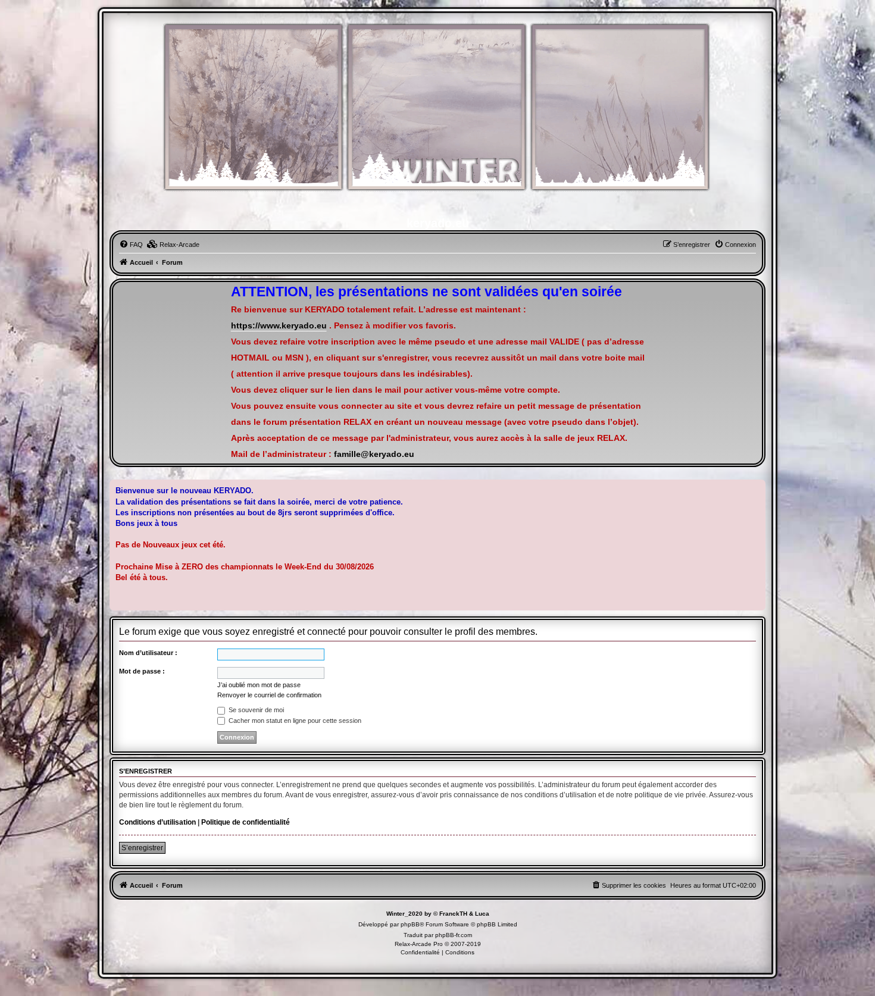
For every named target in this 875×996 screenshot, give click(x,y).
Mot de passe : (142, 671)
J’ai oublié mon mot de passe (259, 684)
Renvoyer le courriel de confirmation (269, 695)
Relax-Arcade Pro (419, 944)
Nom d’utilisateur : (148, 652)
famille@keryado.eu (374, 454)
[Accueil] (437, 113)
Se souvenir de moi (255, 709)
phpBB (410, 924)
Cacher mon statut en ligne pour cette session (294, 720)
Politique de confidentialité (245, 822)
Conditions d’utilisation (157, 822)
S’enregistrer (142, 848)
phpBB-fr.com (453, 935)
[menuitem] (131, 244)
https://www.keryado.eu (279, 325)
